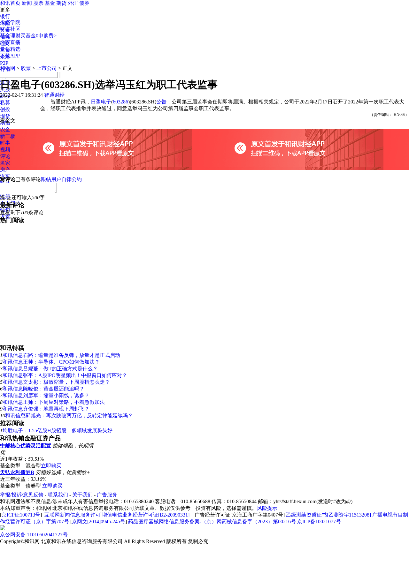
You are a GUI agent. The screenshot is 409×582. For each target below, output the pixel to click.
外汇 (73, 3)
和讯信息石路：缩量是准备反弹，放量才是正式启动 (61, 355)
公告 (161, 101)
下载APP (10, 55)
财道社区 (10, 29)
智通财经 (54, 95)
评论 (5, 156)
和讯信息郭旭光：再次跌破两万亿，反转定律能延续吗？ (69, 415)
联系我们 (58, 494)
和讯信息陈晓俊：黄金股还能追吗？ (43, 388)
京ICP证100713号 (21, 515)
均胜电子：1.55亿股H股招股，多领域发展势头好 (57, 430)
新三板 (7, 136)
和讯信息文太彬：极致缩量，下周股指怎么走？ (56, 382)
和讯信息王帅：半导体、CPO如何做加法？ (51, 362)
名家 (5, 163)
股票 (38, 3)
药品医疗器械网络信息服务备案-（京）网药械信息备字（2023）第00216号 (212, 521)
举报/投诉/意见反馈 (21, 494)
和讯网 (7, 68)
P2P (4, 63)
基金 (50, 3)
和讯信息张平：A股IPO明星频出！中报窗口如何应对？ (65, 375)
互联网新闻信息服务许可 (72, 515)
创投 (5, 109)
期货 (61, 3)
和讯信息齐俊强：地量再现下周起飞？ (46, 409)
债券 (84, 3)
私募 (5, 102)
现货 (5, 116)
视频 (5, 149)
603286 (120, 101)
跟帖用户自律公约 (61, 179)
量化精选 (10, 49)
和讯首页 (10, 3)
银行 (5, 16)
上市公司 (46, 68)
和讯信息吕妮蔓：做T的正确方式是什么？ (50, 368)
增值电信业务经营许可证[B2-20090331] (145, 515)
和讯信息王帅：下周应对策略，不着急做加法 (54, 402)
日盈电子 (101, 101)
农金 (5, 129)
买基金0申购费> (38, 35)
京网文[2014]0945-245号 (98, 521)
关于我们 (82, 494)
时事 (5, 143)
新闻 (27, 3)
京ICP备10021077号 (319, 521)
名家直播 (10, 42)
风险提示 (267, 508)
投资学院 (10, 22)
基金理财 (10, 35)
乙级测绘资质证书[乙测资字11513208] (328, 515)
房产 (5, 169)
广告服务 (107, 494)
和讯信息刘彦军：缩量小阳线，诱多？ (46, 395)
